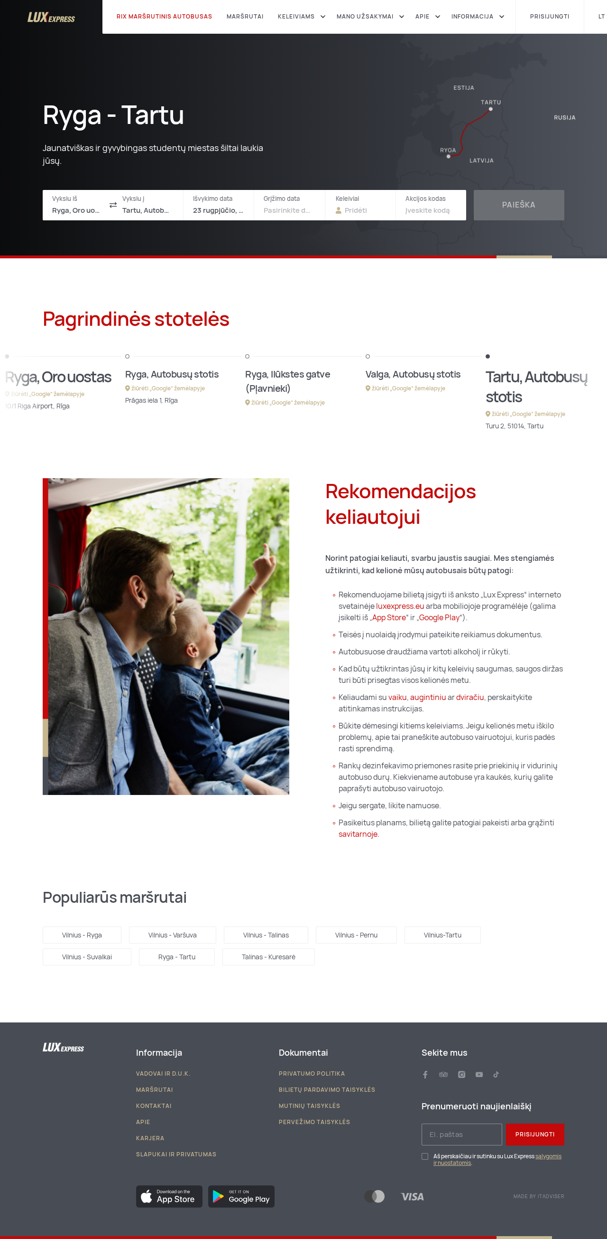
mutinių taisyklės (309, 1106)
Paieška (519, 205)
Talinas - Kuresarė (268, 957)
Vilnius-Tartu (442, 935)
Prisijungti (535, 1134)
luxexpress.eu (400, 606)
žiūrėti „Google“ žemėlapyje (47, 394)
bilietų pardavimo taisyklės (327, 1090)
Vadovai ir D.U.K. (163, 1074)
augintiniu (429, 697)
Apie (143, 1122)
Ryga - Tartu (176, 957)
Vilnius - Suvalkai (87, 957)
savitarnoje (358, 834)
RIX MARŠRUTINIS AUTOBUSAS (164, 16)
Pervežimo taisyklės (314, 1122)
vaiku (397, 697)
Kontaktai (154, 1106)
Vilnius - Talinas (266, 935)
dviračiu (470, 697)
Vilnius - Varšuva (172, 935)
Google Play (439, 618)
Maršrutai (154, 1090)
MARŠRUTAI (245, 16)
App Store (389, 618)
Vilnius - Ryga (82, 935)
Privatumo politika (312, 1074)
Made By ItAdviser (539, 1196)
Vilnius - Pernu (356, 935)
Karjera (150, 1138)
